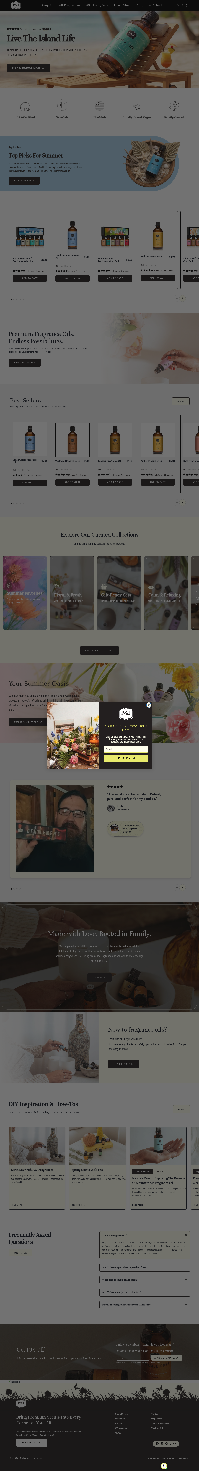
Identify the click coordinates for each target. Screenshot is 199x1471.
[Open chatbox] (164, 1466)
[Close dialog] (148, 705)
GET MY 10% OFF (126, 758)
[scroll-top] (193, 1465)
